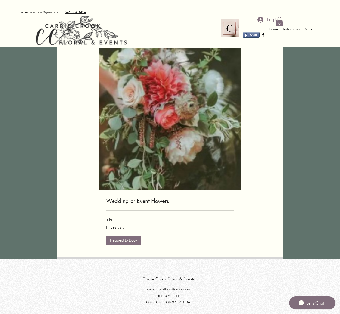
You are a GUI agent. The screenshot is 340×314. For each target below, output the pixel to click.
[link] (170, 201)
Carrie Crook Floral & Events (169, 279)
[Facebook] (263, 35)
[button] (279, 21)
